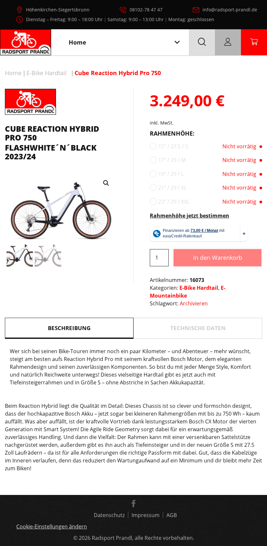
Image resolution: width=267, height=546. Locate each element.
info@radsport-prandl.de (230, 10)
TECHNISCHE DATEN (198, 328)
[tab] (69, 328)
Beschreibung (69, 328)
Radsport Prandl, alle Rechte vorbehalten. (143, 537)
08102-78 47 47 (146, 10)
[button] (106, 183)
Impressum (146, 515)
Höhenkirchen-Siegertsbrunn (58, 10)
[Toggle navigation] (177, 42)
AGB (171, 515)
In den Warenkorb (217, 257)
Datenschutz (109, 515)
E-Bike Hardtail (46, 73)
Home (13, 73)
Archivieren (194, 303)
